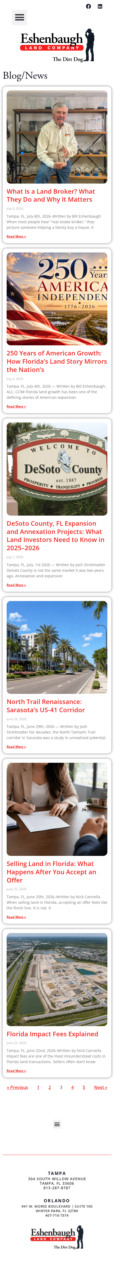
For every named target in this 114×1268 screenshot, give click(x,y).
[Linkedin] (100, 6)
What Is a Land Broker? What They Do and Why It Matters (51, 195)
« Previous (17, 1087)
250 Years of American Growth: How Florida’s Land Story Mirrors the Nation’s (57, 361)
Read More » (16, 236)
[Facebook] (88, 6)
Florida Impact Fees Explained (52, 1033)
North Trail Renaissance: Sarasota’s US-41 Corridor (46, 705)
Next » (100, 1087)
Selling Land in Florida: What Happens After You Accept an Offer (51, 871)
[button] (19, 17)
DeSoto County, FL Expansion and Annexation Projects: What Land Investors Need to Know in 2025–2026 (55, 535)
